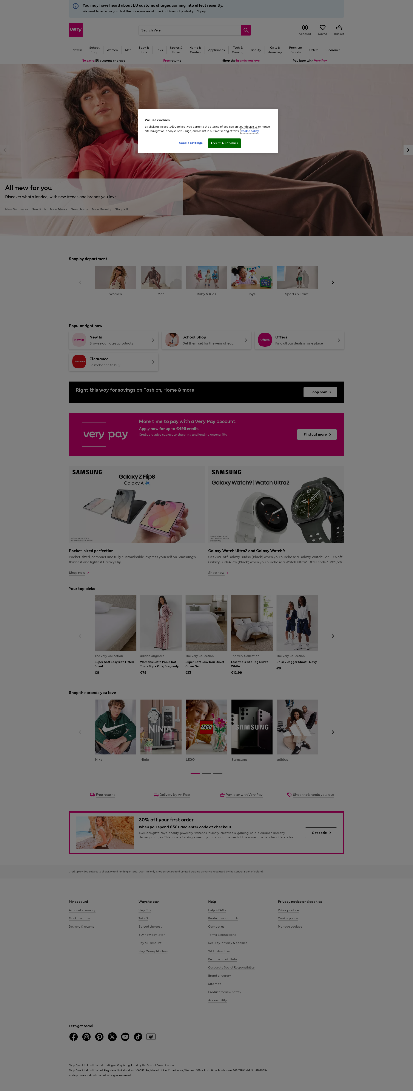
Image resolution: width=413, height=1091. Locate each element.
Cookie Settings (191, 143)
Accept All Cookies (224, 143)
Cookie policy (250, 131)
